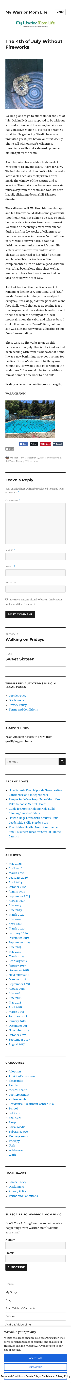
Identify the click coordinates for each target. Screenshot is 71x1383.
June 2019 (15, 947)
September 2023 (19, 896)
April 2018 (15, 1007)
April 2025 (15, 882)
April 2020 (15, 924)
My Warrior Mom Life (26, 12)
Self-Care (15, 1117)
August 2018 (17, 988)
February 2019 (18, 961)
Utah (12, 1145)
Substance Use (18, 1131)
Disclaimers (16, 700)
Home (9, 1284)
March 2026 (17, 873)
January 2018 (17, 1021)
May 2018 (15, 1002)
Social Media (17, 1127)
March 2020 (16, 928)
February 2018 (18, 1016)
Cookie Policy (17, 695)
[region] (35, 1354)
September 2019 (19, 942)
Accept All (35, 1358)
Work (12, 1154)
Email (10, 566)
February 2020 (18, 933)
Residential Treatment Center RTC (31, 1104)
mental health (18, 1090)
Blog (8, 1300)
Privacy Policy (18, 705)
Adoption (15, 1071)
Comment (12, 500)
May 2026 (15, 863)
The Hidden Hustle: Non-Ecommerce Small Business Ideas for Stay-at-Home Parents (35, 832)
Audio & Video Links (18, 1324)
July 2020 (15, 919)
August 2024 (17, 891)
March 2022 (16, 914)
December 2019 (19, 937)
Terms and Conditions (23, 709)
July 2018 (14, 993)
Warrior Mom (17, 457)
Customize (35, 1366)
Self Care (10, 461)
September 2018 (19, 984)
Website (11, 582)
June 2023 (15, 910)
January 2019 (17, 965)
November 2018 (19, 974)
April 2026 (15, 868)
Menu (60, 12)
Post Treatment (19, 1094)
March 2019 (16, 956)
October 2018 (17, 979)
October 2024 (17, 887)
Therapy (20, 461)
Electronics (16, 1080)
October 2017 (17, 1035)
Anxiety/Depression (22, 1076)
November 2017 (19, 1030)
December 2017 (19, 1025)
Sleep (12, 1122)
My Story (11, 1292)
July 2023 (15, 905)
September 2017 (19, 1039)
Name (10, 550)
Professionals (54, 457)
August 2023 (17, 900)
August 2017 (17, 1044)
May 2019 (15, 951)
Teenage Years (18, 1136)
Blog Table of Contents (20, 1308)
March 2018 (16, 1011)
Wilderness (31, 461)
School (13, 1108)
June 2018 (15, 998)
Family (13, 1085)
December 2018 (19, 970)
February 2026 (18, 877)
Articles (10, 1316)
